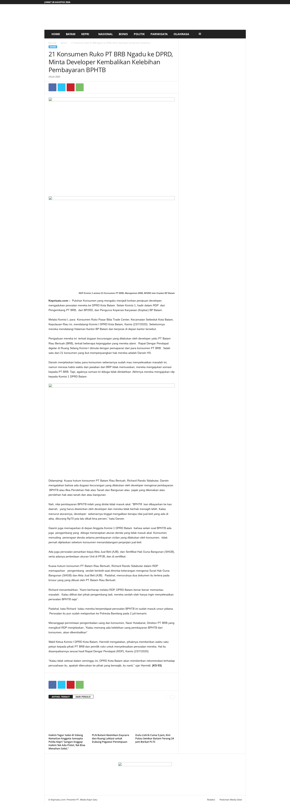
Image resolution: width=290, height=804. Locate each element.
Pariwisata (159, 34)
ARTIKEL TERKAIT (61, 696)
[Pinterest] (71, 87)
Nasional (105, 34)
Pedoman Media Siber (231, 799)
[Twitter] (61, 87)
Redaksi (211, 799)
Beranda (52, 42)
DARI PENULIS (83, 696)
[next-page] (173, 697)
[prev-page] (168, 697)
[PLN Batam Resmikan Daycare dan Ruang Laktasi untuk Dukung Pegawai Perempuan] (111, 717)
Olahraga (181, 34)
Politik (139, 34)
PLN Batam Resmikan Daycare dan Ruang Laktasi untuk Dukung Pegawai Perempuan (110, 738)
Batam (70, 34)
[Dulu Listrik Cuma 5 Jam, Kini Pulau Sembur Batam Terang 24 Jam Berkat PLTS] (155, 717)
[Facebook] (52, 87)
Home (55, 34)
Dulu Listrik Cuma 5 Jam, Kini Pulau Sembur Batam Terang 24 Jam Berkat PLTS (154, 738)
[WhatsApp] (80, 87)
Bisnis (123, 34)
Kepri (85, 34)
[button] (240, 34)
